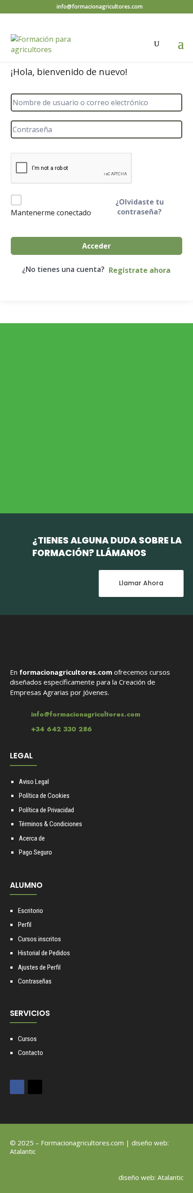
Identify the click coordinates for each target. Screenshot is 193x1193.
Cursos (27, 1039)
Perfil (24, 925)
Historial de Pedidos (44, 953)
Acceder (96, 246)
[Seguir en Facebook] (17, 1087)
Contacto (30, 1053)
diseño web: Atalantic (151, 1177)
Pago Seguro (35, 852)
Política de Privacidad (46, 810)
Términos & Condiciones (50, 824)
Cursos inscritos (39, 939)
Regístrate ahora (140, 270)
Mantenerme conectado (51, 213)
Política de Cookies (44, 796)
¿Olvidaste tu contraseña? (139, 207)
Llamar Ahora (141, 583)
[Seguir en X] (35, 1087)
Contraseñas (35, 981)
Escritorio (30, 911)
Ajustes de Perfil (39, 967)
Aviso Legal (34, 782)
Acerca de (32, 838)
